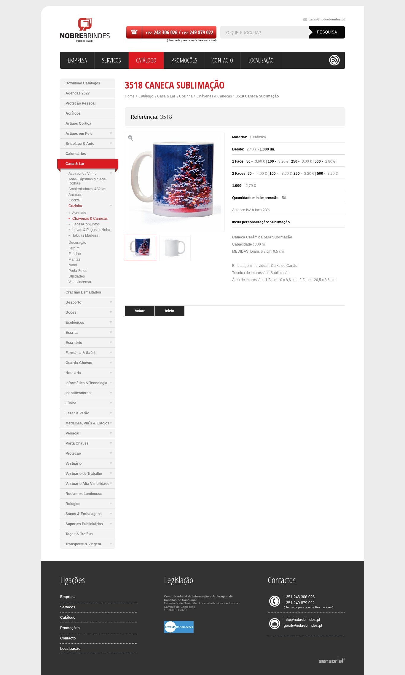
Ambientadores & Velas (87, 189)
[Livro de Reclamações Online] (179, 632)
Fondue (74, 254)
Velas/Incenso (79, 282)
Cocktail (75, 200)
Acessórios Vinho (82, 173)
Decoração (77, 243)
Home (130, 96)
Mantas (74, 259)
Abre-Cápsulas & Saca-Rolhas (87, 181)
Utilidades (76, 276)
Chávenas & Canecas (214, 96)
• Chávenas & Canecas (88, 219)
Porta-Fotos (77, 271)
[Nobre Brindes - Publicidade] (85, 30)
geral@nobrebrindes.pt (327, 19)
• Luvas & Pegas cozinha (89, 230)
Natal (72, 265)
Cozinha (75, 206)
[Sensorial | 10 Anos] (332, 661)
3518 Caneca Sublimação (257, 96)
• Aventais (77, 213)
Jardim (73, 248)
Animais (75, 195)
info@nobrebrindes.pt (302, 619)
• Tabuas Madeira (83, 235)
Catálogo (145, 96)
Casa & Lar (166, 96)
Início (169, 311)
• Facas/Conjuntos (84, 224)
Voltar (140, 311)
